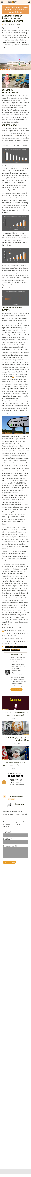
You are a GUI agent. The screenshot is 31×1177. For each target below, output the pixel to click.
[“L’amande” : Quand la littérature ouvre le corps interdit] (15, 703)
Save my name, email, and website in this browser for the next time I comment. (14, 824)
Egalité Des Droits (6, 649)
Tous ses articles (16, 689)
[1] (15, 135)
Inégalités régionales (15, 649)
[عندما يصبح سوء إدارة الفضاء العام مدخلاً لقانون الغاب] (15, 728)
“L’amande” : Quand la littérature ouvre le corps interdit (15, 714)
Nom (7, 832)
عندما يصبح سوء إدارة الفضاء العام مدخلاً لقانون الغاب (17, 739)
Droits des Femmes (17, 646)
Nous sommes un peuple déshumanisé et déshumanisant (15, 764)
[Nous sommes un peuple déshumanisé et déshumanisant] (15, 753)
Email (7, 839)
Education (25, 646)
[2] (2, 631)
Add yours (11, 799)
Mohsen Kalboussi (15, 25)
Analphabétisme (8, 646)
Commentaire (10, 846)
